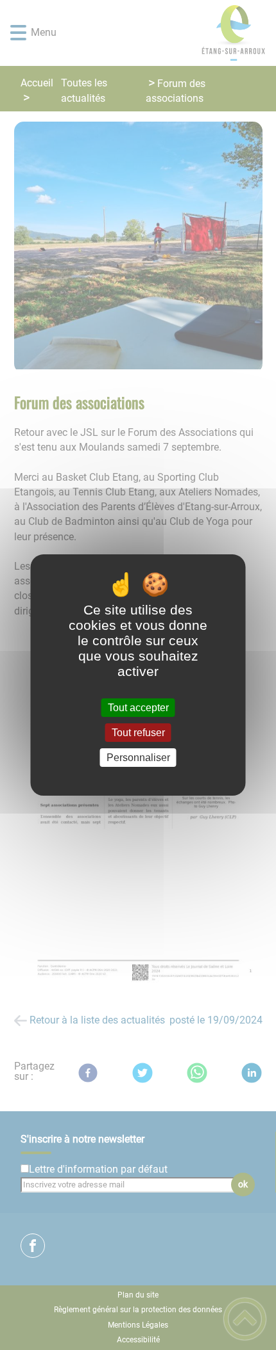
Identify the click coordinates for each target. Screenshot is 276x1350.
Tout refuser (138, 732)
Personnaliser (138, 757)
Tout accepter (138, 707)
